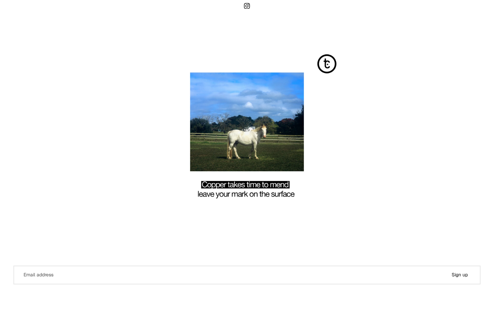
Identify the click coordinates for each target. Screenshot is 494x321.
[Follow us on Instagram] (247, 6)
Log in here (303, 307)
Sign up (460, 275)
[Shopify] (279, 293)
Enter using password (202, 307)
